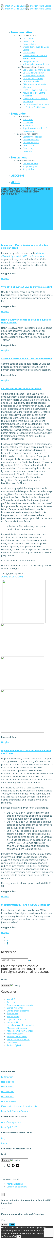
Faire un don (28, 145)
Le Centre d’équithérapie (34, 107)
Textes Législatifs (15, 1045)
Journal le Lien (13, 1022)
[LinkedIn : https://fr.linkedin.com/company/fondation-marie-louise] (17, 1166)
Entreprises (28, 122)
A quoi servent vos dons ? (35, 128)
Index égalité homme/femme (36, 64)
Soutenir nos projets (32, 136)
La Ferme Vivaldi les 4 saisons (37, 104)
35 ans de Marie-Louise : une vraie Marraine (26, 358)
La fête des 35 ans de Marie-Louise (21, 388)
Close (4, 1225)
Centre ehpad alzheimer (18, 1010)
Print (12, 1225)
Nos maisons (7, 1086)
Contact (4, 1143)
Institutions (28, 125)
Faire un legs (29, 148)
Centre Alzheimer (15, 1007)
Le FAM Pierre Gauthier (33, 75)
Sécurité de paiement (17, 1186)
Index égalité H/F (9, 1127)
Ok (19, 1236)
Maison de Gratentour (17, 1028)
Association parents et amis (20, 1005)
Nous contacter (30, 131)
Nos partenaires (30, 61)
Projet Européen (30, 166)
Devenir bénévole (31, 139)
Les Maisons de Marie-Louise (36, 69)
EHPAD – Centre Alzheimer (35, 90)
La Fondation (29, 38)
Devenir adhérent (31, 142)
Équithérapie (12, 1013)
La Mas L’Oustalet (31, 81)
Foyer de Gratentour (16, 1019)
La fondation (7, 1077)
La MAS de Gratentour (33, 72)
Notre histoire (29, 44)
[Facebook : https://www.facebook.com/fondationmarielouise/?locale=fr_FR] (13, 1166)
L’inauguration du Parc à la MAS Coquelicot (25, 904)
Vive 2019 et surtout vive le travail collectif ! (26, 286)
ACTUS (15, 182)
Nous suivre (28, 151)
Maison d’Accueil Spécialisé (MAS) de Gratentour (22, 254)
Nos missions (29, 41)
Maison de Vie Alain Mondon (20, 1030)
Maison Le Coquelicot (17, 1036)
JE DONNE (17, 175)
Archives (11, 1002)
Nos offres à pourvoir (11, 1122)
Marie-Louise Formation (18, 1039)
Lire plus (5, 278)
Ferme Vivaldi (13, 1016)
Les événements (30, 163)
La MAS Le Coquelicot (33, 78)
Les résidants (29, 52)
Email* (4, 979)
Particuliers (28, 119)
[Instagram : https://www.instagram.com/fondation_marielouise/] (8, 1166)
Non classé (12, 1042)
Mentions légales (15, 1183)
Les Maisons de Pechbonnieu (20, 1025)
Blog (3, 1138)
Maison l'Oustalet (15, 1033)
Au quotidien (28, 169)
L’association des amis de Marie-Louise (35, 57)
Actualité (11, 999)
